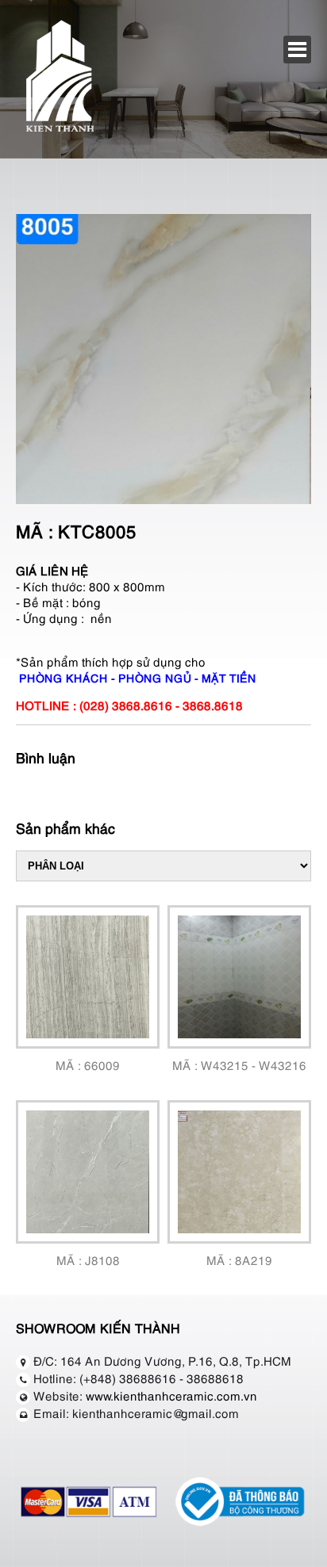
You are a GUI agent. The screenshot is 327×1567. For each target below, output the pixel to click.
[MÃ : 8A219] (239, 1172)
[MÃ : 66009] (88, 977)
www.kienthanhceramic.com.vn (171, 1395)
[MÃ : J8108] (88, 1172)
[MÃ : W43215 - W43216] (239, 977)
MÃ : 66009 (88, 1064)
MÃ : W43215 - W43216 (239, 1064)
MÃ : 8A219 (239, 1259)
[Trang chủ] (60, 129)
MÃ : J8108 (88, 1259)
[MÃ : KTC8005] (163, 498)
